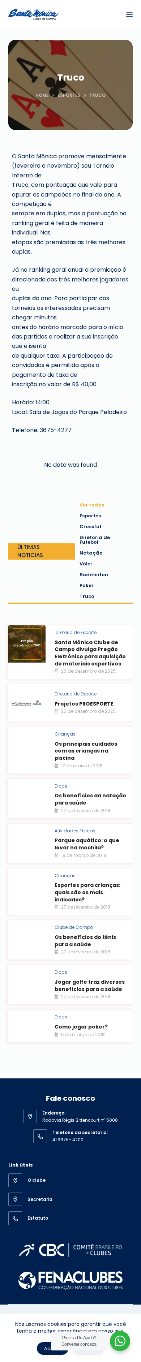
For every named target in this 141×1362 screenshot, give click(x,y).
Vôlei (86, 563)
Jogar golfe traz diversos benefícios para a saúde (90, 985)
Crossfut (91, 526)
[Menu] (129, 14)
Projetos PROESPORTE (84, 703)
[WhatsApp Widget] (120, 1341)
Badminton (94, 574)
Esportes (90, 515)
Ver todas (92, 504)
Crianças (65, 734)
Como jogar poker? (81, 1026)
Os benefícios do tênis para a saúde (85, 941)
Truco (87, 596)
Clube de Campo (74, 927)
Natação (91, 552)
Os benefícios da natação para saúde (90, 799)
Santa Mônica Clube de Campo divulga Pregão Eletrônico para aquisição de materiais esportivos (90, 653)
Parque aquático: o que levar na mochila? (87, 844)
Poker (87, 585)
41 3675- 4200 (68, 1140)
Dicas (61, 786)
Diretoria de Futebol (95, 540)
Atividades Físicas (75, 831)
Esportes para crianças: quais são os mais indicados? (87, 892)
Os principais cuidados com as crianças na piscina (86, 751)
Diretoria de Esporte (76, 632)
